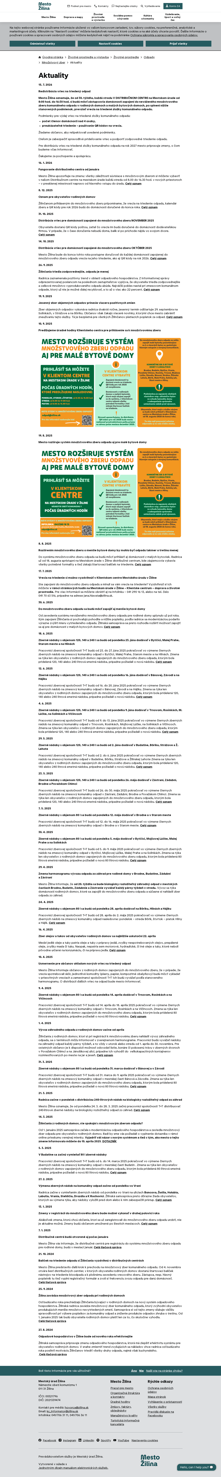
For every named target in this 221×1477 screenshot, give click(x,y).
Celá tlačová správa (107, 1247)
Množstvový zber (53, 62)
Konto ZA (174, 6)
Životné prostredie (126, 57)
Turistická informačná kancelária (124, 1422)
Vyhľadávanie (152, 6)
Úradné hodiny (120, 1401)
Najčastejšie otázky (126, 6)
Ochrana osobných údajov (160, 1390)
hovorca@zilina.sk (77, 1407)
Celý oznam (133, 183)
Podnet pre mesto (81, 6)
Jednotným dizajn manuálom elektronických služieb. (73, 1467)
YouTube (123, 1440)
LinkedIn (88, 1440)
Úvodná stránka (52, 57)
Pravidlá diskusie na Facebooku (161, 1413)
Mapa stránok (157, 1396)
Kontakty (103, 6)
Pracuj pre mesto (121, 1388)
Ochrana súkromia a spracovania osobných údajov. (164, 35)
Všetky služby (157, 1406)
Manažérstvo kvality (124, 1415)
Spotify (106, 1440)
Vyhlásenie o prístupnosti (165, 1401)
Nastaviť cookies (110, 43)
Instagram (69, 1440)
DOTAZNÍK (109, 1141)
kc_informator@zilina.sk (62, 1411)
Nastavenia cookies (145, 1440)
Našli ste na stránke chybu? (164, 1370)
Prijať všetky (178, 43)
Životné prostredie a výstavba (88, 57)
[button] (110, 383)
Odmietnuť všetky (42, 43)
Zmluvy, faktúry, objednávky (121, 1408)
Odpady (149, 57)
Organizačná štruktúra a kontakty (125, 1395)
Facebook (49, 1440)
